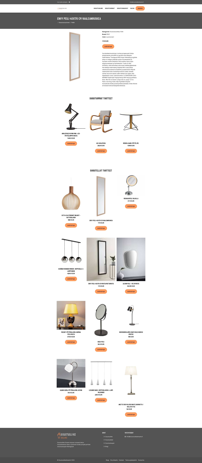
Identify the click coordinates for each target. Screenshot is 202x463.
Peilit (73, 22)
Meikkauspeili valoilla (131, 198)
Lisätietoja (108, 46)
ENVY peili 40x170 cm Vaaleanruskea (101, 220)
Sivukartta (141, 460)
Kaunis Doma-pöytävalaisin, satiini (71, 390)
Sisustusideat (110, 8)
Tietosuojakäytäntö (131, 460)
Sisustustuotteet (64, 22)
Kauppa (140, 8)
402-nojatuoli (101, 143)
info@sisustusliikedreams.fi (137, 2)
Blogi (132, 8)
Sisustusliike (98, 8)
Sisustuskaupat (122, 8)
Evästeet (121, 460)
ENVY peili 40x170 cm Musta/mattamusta (101, 284)
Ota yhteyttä (114, 460)
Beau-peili (101, 342)
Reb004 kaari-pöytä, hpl (131, 143)
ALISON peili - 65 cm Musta (131, 284)
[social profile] (69, 2)
